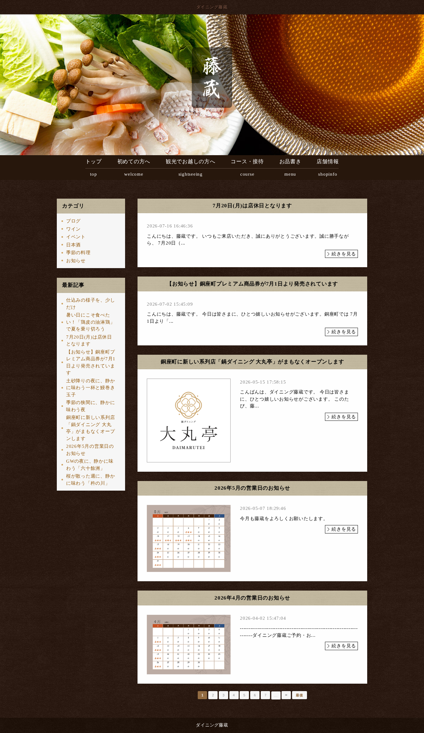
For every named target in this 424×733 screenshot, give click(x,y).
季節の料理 (78, 252)
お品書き (290, 168)
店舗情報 (328, 168)
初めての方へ (134, 168)
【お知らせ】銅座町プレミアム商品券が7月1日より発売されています (90, 362)
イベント (76, 236)
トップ (93, 168)
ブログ (73, 220)
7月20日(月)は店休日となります (89, 341)
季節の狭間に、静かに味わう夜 (90, 406)
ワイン (73, 229)
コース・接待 (247, 168)
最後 (299, 695)
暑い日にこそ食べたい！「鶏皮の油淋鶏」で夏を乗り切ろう (90, 322)
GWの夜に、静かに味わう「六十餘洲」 (90, 465)
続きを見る (344, 253)
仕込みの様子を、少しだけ (90, 304)
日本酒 (73, 244)
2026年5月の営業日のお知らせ (90, 450)
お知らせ (76, 260)
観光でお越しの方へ (190, 168)
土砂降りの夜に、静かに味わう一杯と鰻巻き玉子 (90, 387)
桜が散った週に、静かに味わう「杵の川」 (90, 480)
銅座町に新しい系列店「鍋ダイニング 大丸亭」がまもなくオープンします (90, 428)
